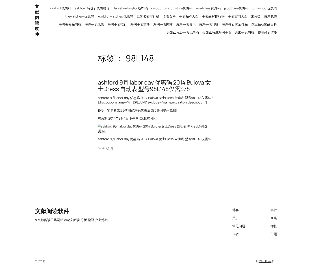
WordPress (265, 261)
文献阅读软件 (37, 20)
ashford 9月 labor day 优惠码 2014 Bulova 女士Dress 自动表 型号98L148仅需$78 (154, 85)
